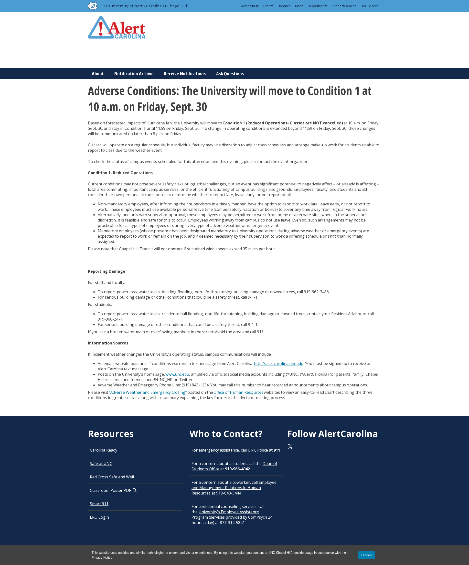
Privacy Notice (102, 557)
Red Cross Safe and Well (112, 477)
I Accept (367, 555)
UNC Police (258, 450)
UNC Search (369, 6)
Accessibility (250, 6)
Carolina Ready (103, 450)
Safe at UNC (101, 463)
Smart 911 (99, 503)
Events (268, 6)
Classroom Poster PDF (110, 490)
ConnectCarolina (344, 6)
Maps (299, 6)
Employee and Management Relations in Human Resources (234, 488)
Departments (317, 6)
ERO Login (99, 517)
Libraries (284, 6)
